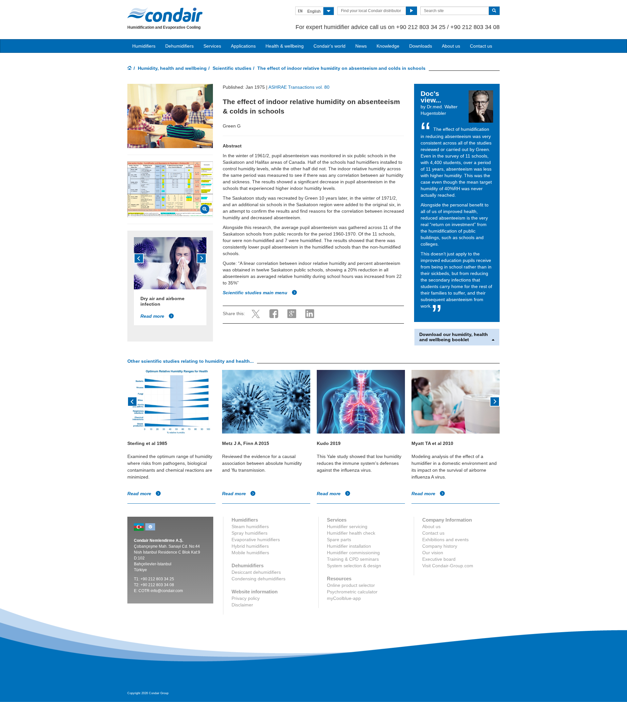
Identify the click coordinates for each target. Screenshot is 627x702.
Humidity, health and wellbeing (172, 68)
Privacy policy (246, 598)
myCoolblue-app (344, 598)
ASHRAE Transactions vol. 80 (299, 87)
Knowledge (388, 46)
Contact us (481, 46)
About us (451, 46)
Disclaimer (242, 604)
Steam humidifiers (250, 526)
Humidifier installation (349, 546)
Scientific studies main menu (256, 292)
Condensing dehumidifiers (258, 578)
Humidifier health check (351, 533)
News (361, 46)
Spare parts (339, 539)
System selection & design (354, 565)
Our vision (432, 552)
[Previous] (139, 258)
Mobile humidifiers (250, 552)
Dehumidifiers (179, 46)
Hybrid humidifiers (250, 546)
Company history (439, 546)
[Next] (201, 258)
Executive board (439, 559)
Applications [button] (243, 46)
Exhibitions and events (445, 539)
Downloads (420, 46)
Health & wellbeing (284, 46)
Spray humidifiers (249, 533)
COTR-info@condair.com (160, 590)
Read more (153, 316)
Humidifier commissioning (353, 552)
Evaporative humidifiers (256, 539)
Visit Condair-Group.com (447, 565)
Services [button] (212, 46)
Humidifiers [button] (143, 46)
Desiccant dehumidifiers (256, 572)
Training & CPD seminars (353, 559)
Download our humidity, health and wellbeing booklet (453, 337)
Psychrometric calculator (352, 591)
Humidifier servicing (347, 526)
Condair (164, 14)
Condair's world (330, 46)
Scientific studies (232, 68)
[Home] (129, 68)
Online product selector (351, 585)
